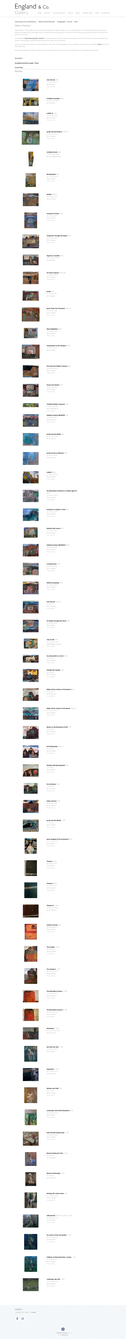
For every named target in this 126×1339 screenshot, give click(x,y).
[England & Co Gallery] (32, 13)
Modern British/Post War (47, 22)
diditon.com (65, 1335)
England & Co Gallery (62, 1333)
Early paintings (19, 67)
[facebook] (17, 1319)
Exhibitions (106, 13)
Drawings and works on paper (24, 63)
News (97, 13)
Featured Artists (59, 13)
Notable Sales (87, 13)
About (77, 13)
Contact (47, 13)
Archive (69, 22)
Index (76, 22)
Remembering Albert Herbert (34, 38)
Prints (36, 63)
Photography (61, 22)
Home (40, 13)
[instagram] (22, 1319)
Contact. (33, 1312)
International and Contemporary (25, 22)
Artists (70, 13)
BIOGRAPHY (19, 58)
